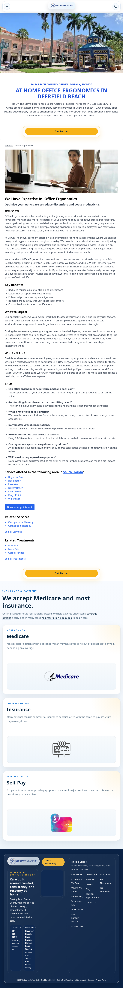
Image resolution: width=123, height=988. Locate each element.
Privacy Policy (101, 980)
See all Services (13, 531)
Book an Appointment (19, 507)
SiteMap (91, 980)
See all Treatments (15, 558)
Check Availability (50, 862)
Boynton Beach (16, 477)
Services (9, 145)
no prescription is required (57, 617)
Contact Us (91, 902)
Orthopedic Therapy (19, 525)
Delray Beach (15, 488)
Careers (89, 884)
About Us (90, 879)
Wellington (14, 498)
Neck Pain (14, 549)
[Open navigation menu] (7, 6)
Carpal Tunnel (16, 552)
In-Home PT (77, 909)
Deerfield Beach (17, 491)
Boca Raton (14, 480)
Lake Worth (14, 484)
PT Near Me (77, 926)
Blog (88, 889)
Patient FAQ (77, 896)
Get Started (61, 131)
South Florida (73, 472)
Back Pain (13, 545)
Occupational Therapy (20, 522)
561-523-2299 (14, 934)
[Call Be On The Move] (115, 6)
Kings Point (14, 495)
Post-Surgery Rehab (75, 918)
